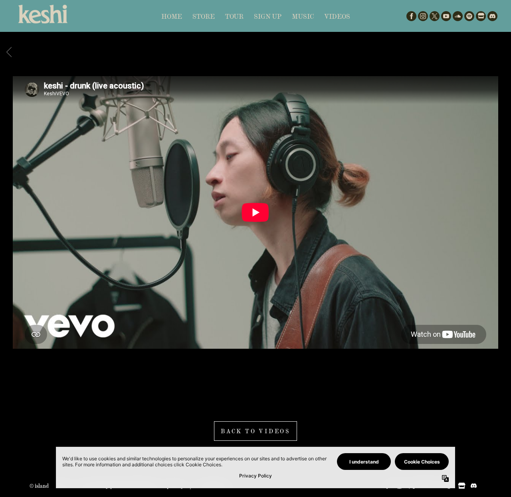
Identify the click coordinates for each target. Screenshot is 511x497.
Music (303, 16)
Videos (337, 16)
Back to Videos (255, 431)
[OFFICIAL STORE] (481, 16)
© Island (39, 485)
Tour (234, 16)
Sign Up (267, 16)
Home (171, 16)
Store (203, 16)
